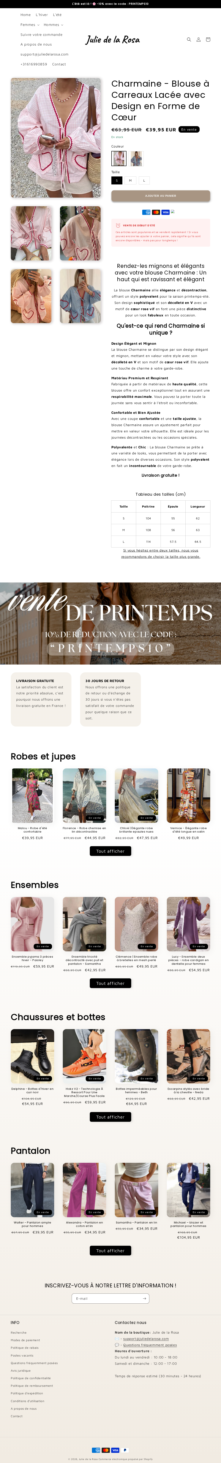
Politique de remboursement (32, 1385)
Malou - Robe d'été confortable (32, 830)
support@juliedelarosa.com (146, 1339)
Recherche (19, 1332)
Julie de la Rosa (88, 1459)
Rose (118, 158)
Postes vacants (22, 1355)
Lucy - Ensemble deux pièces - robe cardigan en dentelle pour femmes (188, 960)
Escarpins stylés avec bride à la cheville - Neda (188, 1091)
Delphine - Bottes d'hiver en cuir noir (32, 1091)
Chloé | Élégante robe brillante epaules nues (136, 830)
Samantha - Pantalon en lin (136, 1223)
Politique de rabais (24, 1347)
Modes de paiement (25, 1340)
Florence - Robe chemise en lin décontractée (84, 830)
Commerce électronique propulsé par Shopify (126, 1459)
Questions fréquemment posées (34, 1363)
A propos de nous (24, 1408)
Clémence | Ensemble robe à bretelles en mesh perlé (136, 958)
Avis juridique (21, 1370)
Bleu (136, 158)
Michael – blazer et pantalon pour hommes (188, 1224)
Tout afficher (110, 851)
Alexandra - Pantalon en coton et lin (84, 1224)
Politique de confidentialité (31, 1378)
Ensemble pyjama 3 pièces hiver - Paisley (32, 958)
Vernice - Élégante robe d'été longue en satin (188, 830)
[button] (29, 25)
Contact (16, 1416)
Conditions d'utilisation (27, 1401)
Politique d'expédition (27, 1393)
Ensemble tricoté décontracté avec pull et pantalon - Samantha (84, 960)
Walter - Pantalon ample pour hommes (32, 1224)
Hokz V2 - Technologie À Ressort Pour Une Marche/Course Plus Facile (84, 1092)
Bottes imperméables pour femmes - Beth (136, 1091)
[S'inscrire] (144, 1298)
